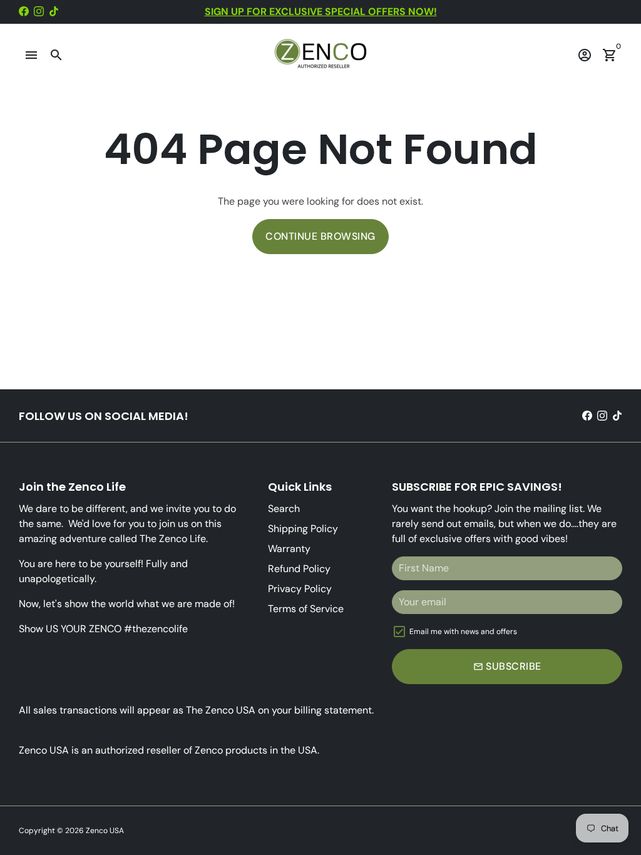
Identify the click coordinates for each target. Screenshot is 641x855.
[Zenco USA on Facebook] (24, 11)
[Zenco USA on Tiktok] (54, 11)
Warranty (289, 548)
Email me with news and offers (463, 632)
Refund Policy (299, 568)
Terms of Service (306, 608)
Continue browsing (320, 236)
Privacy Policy (300, 588)
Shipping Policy (303, 528)
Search (284, 508)
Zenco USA (105, 831)
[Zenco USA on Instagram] (39, 11)
